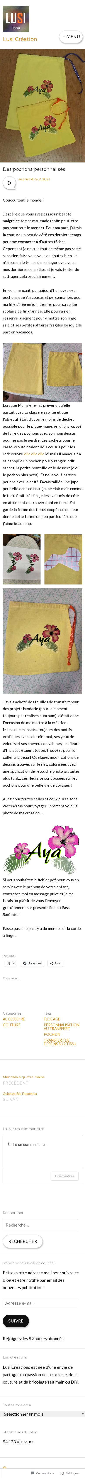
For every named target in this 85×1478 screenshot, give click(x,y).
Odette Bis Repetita (20, 1097)
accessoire (14, 1019)
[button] (22, 559)
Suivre (16, 1320)
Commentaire (64, 1176)
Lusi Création (20, 39)
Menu (73, 36)
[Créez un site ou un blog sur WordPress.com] (4, 1467)
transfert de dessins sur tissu (60, 1042)
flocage (52, 1019)
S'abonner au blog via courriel (29, 1263)
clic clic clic (34, 453)
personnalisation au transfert (61, 1027)
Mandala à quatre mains (23, 1080)
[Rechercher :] (40, 1224)
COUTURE (11, 1025)
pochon (52, 1034)
